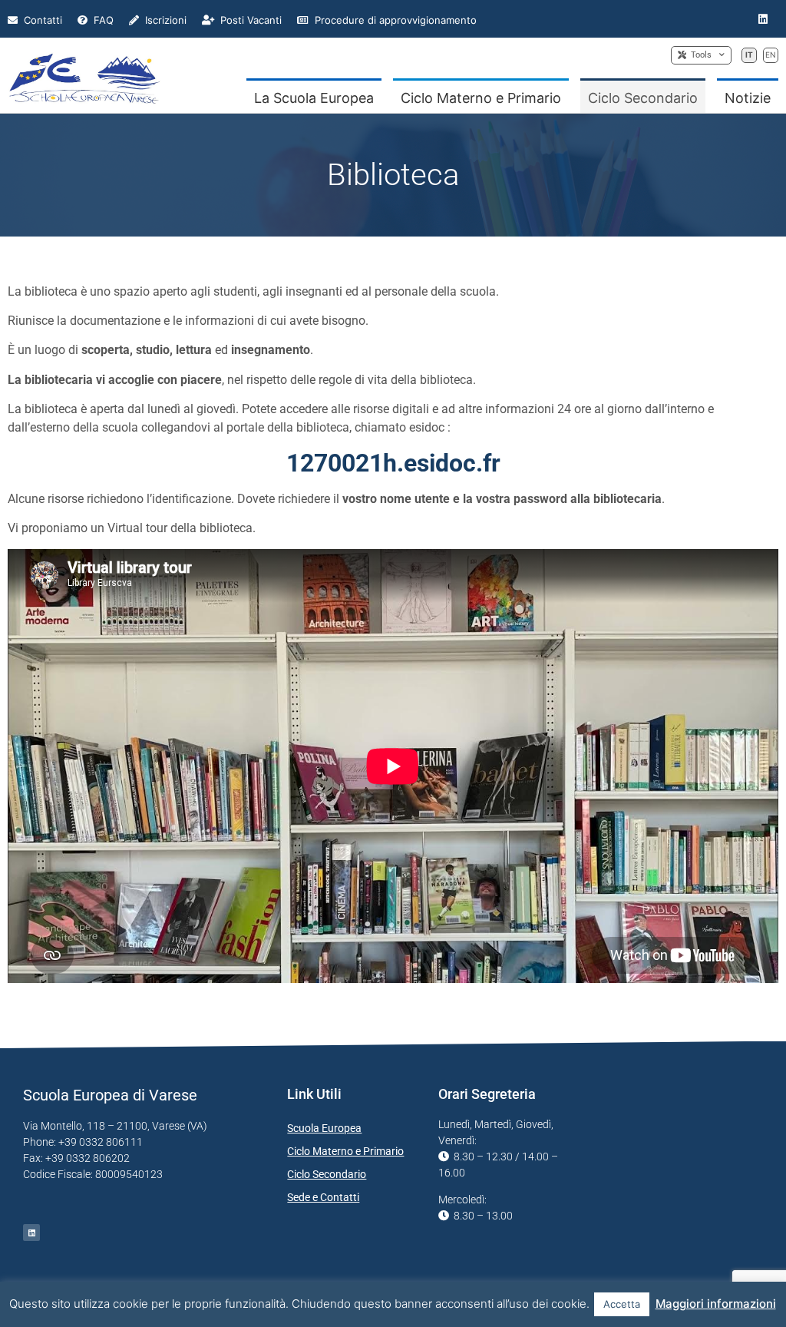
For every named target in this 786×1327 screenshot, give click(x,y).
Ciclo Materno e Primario (481, 98)
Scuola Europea (324, 1128)
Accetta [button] (621, 1304)
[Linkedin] (763, 19)
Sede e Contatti (323, 1197)
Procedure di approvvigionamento (394, 20)
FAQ (102, 20)
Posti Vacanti (249, 20)
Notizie (748, 98)
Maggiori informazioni (716, 1303)
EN (770, 54)
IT (749, 54)
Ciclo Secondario (643, 98)
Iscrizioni (164, 20)
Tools (699, 55)
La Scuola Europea (314, 98)
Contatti (41, 20)
